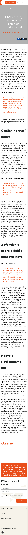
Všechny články (8, 9)
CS (18, 2)
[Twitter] (21, 39)
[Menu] (26, 2)
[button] (2, 532)
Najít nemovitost (10, 2)
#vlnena (14, 32)
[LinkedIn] (23, 39)
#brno (19, 32)
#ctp (23, 32)
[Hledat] (23, 2)
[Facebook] (18, 39)
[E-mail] (25, 39)
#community (7, 32)
